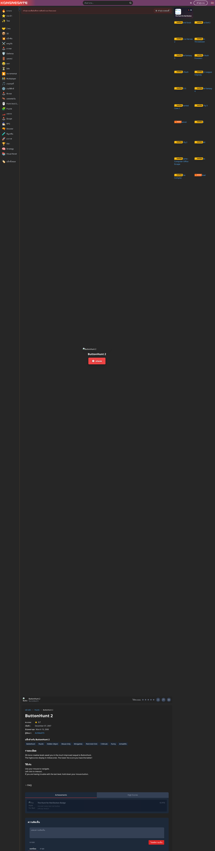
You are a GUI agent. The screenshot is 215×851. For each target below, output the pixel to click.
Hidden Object (52, 744)
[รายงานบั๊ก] (158, 700)
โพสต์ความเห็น (156, 842)
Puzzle (37, 710)
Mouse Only (65, 744)
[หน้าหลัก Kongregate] (13, 3)
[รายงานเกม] (163, 700)
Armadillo (123, 744)
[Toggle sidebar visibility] (19, 9)
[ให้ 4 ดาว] (151, 700)
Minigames (78, 744)
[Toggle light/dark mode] (191, 3)
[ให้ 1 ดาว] (143, 700)
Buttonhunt (30, 744)
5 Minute (104, 744)
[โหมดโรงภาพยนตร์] (169, 700)
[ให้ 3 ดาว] (148, 700)
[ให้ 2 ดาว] (145, 700)
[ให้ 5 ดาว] (154, 700)
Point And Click (91, 744)
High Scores (133, 795)
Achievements (61, 795)
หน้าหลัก (28, 710)
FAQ (29, 785)
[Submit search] (130, 3)
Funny (113, 744)
